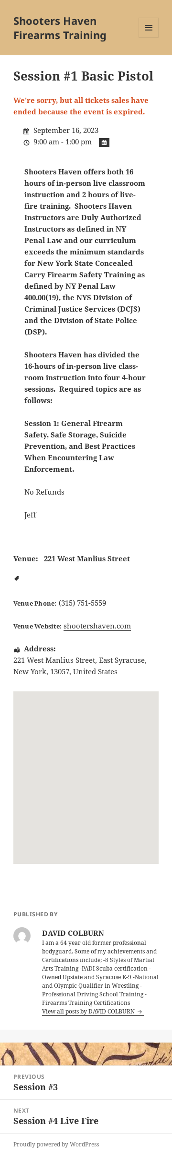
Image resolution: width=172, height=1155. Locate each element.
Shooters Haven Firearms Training (60, 27)
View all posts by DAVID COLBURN (89, 1011)
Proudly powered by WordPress (56, 1144)
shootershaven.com (97, 625)
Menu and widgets (149, 37)
